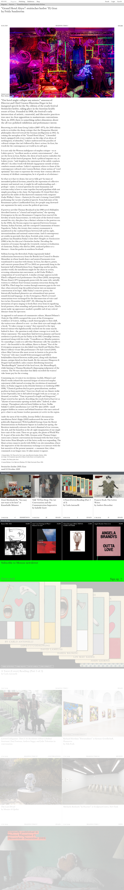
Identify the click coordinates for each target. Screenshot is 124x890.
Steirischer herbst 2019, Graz (13, 466)
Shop (38, 1)
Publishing (22, 1)
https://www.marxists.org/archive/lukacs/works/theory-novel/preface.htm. (24, 457)
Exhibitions (30, 1)
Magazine (13, 1)
